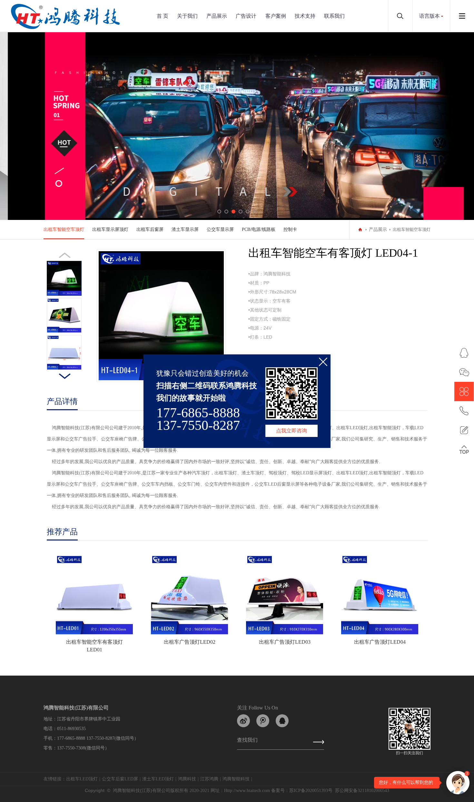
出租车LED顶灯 (82, 779)
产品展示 (216, 16)
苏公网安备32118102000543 (362, 790)
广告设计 (246, 16)
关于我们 (187, 16)
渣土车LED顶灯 (158, 779)
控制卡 (290, 229)
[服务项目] (464, 391)
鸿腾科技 (187, 779)
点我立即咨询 (291, 430)
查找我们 (247, 741)
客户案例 (275, 16)
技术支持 (305, 16)
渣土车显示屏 (185, 229)
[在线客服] (464, 352)
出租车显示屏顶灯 (110, 229)
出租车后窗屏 (149, 229)
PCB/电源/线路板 (258, 229)
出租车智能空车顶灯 (64, 229)
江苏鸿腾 (209, 779)
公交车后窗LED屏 (120, 779)
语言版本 (429, 16)
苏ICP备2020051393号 (310, 790)
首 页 (162, 16)
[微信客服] (464, 372)
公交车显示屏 (220, 229)
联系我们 (334, 16)
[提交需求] (464, 430)
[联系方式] (464, 411)
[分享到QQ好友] (282, 720)
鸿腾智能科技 (236, 779)
